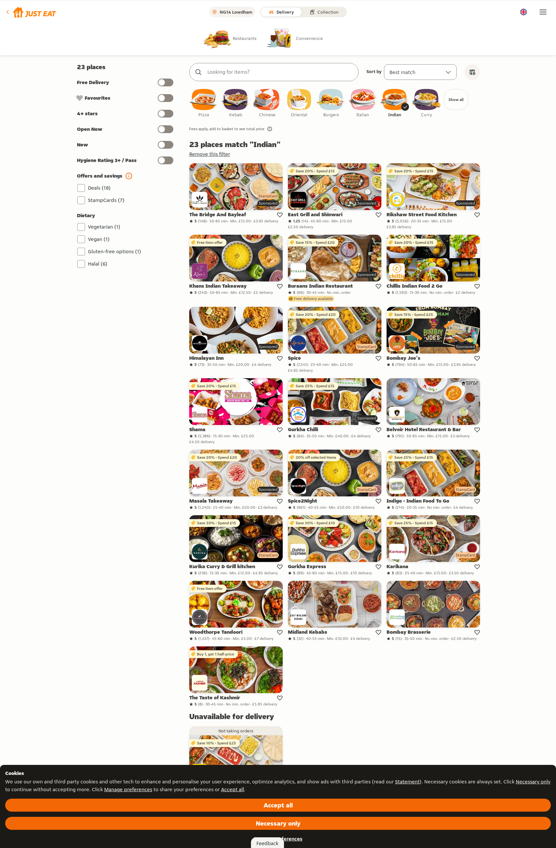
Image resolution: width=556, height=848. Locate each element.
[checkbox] (203, 103)
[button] (30, 12)
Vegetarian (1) (104, 226)
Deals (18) (99, 187)
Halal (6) (97, 263)
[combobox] (280, 72)
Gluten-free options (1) (114, 251)
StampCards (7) (106, 200)
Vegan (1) (99, 239)
